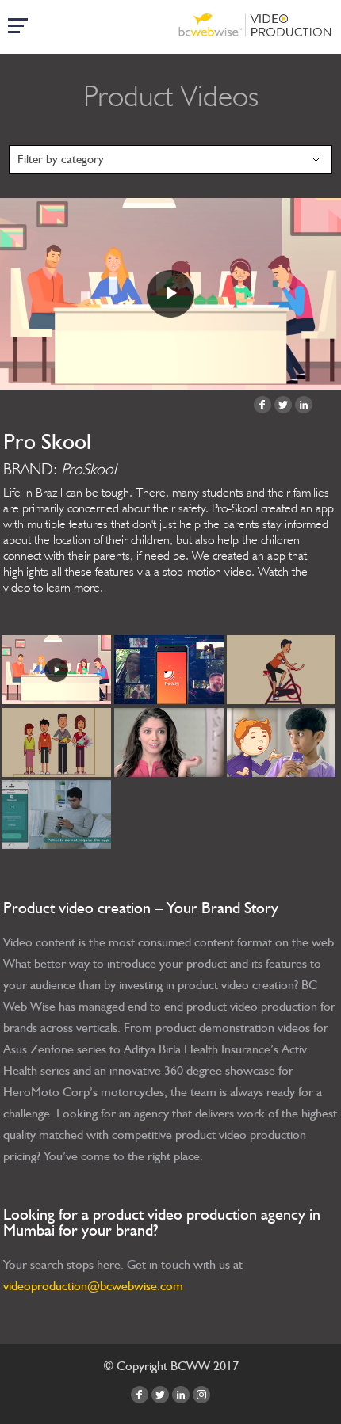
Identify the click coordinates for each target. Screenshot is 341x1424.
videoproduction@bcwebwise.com (93, 1285)
